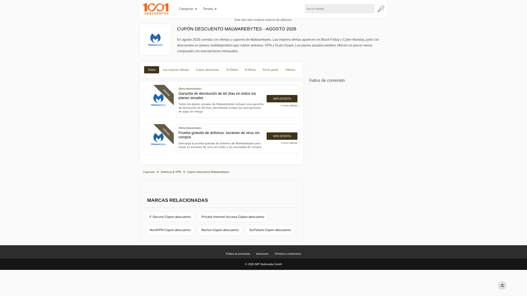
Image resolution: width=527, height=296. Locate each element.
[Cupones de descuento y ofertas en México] (155, 8)
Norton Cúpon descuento (220, 230)
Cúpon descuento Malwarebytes (208, 171)
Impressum (262, 253)
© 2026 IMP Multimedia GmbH (263, 264)
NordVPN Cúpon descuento (170, 230)
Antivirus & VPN (171, 171)
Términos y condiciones (288, 253)
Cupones (149, 171)
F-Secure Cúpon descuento (170, 217)
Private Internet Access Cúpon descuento (233, 217)
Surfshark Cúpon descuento (270, 230)
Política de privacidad (238, 253)
